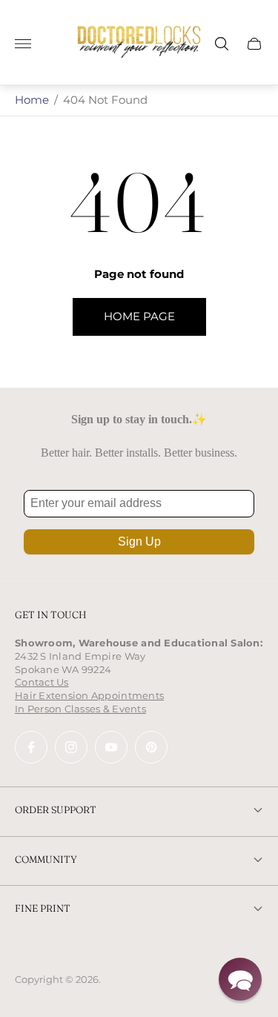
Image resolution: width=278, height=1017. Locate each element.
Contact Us (42, 682)
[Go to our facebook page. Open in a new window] (31, 747)
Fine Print (42, 908)
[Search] (221, 43)
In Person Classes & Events (80, 709)
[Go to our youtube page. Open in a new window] (111, 747)
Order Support (55, 809)
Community (46, 859)
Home (32, 100)
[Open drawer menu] (23, 43)
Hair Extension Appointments (89, 695)
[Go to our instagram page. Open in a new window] (71, 747)
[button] (240, 979)
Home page (139, 316)
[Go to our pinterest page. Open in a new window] (151, 747)
